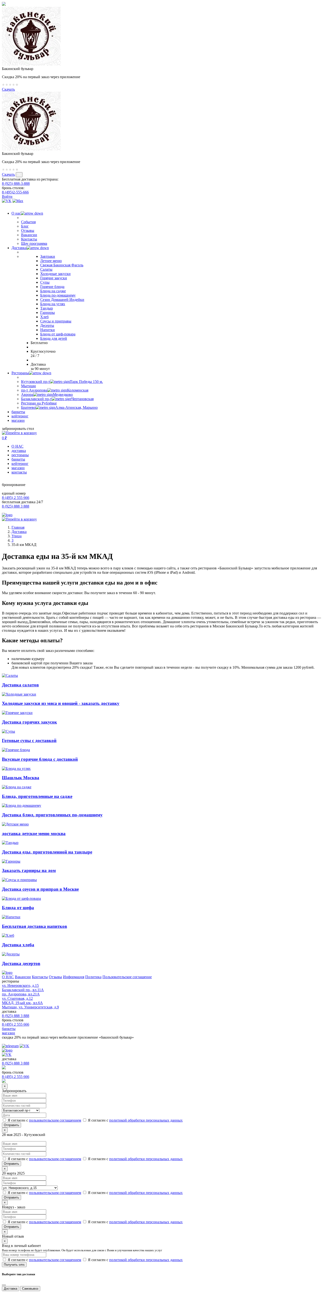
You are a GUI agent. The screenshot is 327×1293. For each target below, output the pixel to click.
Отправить (11, 1163)
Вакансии (29, 235)
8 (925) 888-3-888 (16, 183)
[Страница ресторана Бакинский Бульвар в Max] (17, 201)
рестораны (20, 455)
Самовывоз (30, 1288)
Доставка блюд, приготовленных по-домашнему (52, 814)
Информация (73, 977)
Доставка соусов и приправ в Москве (40, 889)
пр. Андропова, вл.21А (21, 994)
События (28, 222)
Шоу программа (34, 243)
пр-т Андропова (54, 390)
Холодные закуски (55, 274)
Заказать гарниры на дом (29, 870)
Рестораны (20, 373)
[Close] (4, 1285)
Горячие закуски (53, 278)
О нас (16, 213)
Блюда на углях (52, 304)
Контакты (29, 239)
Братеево (59, 407)
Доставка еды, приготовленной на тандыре (47, 851)
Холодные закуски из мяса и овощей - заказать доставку (60, 703)
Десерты (47, 325)
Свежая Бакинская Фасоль (61, 265)
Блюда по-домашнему (58, 295)
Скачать (8, 89)
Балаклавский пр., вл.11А (23, 990)
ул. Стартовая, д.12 (17, 998)
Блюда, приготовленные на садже (37, 796)
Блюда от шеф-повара (57, 334)
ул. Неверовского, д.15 (20, 985)
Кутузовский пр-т (62, 382)
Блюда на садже (53, 291)
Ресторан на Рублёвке (39, 403)
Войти (7, 196)
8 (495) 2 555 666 (15, 498)
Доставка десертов (21, 963)
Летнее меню (51, 261)
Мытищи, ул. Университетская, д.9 (30, 1007)
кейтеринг (19, 416)
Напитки (47, 330)
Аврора (47, 394)
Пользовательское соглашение (127, 977)
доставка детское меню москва (34, 833)
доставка (18, 451)
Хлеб (44, 317)
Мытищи (28, 386)
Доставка (19, 248)
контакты (19, 472)
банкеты (18, 412)
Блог (25, 226)
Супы (45, 282)
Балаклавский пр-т (57, 399)
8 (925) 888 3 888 (15, 506)
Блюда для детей (53, 338)
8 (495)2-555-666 (15, 192)
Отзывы (27, 230)
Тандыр (46, 308)
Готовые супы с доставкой (29, 740)
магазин (18, 420)
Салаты (46, 269)
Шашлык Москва (20, 777)
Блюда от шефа (18, 907)
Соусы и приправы (55, 321)
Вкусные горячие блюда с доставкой (40, 759)
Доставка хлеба (18, 944)
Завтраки (47, 256)
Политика (93, 977)
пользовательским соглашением (55, 1120)
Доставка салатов (20, 684)
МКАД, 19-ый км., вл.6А (22, 1003)
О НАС (17, 446)
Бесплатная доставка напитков (34, 926)
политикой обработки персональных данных (146, 1120)
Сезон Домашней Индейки (62, 300)
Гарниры (47, 312)
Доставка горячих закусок (29, 722)
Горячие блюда (52, 287)
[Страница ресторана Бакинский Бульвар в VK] (6, 201)
